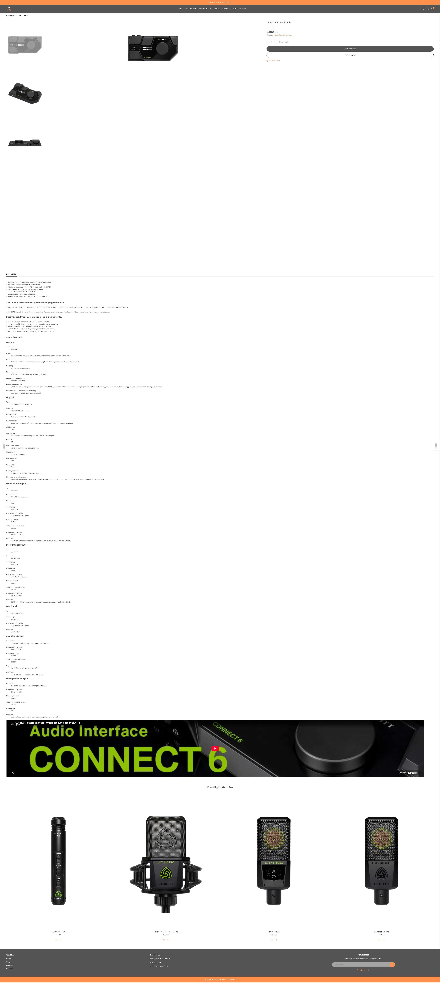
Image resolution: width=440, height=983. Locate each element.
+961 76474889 (155, 962)
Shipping (270, 35)
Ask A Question (274, 60)
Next (259, 129)
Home (180, 9)
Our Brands (215, 9)
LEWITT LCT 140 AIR (58, 932)
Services (9, 965)
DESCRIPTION (11, 274)
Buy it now (350, 55)
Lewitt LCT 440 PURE (381, 932)
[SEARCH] (424, 9)
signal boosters (52, 324)
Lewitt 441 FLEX (273, 932)
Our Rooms (204, 9)
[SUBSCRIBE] (392, 964)
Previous (47, 129)
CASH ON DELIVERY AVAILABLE (220, 2)
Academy (193, 9)
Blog (244, 9)
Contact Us (227, 9)
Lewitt (13, 15)
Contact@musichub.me (159, 966)
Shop (186, 9)
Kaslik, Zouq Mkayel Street (160, 959)
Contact (9, 968)
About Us (237, 9)
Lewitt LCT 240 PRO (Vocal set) (166, 932)
